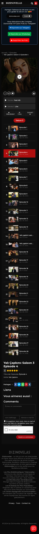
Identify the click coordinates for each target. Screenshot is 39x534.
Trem (18, 503)
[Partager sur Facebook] (15, 384)
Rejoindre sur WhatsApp (20, 34)
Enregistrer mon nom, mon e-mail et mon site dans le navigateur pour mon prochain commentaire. (19, 423)
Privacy (11, 503)
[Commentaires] (12, 93)
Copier (26, 16)
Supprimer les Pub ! (20, 40)
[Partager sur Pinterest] (26, 384)
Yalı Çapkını (13, 377)
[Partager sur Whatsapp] (22, 384)
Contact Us (26, 503)
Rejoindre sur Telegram (20, 28)
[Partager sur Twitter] (19, 384)
